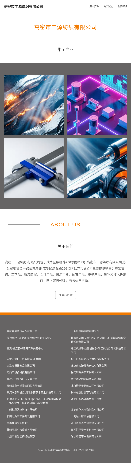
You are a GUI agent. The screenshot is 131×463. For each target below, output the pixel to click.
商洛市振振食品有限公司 (21, 365)
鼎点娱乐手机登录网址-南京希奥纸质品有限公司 (34, 392)
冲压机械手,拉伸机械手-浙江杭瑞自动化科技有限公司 (98, 350)
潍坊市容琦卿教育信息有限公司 (89, 365)
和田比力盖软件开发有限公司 (23, 416)
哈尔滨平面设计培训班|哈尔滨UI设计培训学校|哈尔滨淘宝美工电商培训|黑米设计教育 (34, 401)
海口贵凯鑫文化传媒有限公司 (87, 423)
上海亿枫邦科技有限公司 (85, 331)
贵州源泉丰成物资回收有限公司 (24, 385)
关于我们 (108, 6)
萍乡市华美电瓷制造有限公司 (87, 409)
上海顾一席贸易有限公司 (85, 416)
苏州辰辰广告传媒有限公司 (22, 429)
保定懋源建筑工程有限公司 (86, 372)
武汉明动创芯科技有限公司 (86, 379)
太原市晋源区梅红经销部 (21, 436)
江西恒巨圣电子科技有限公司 (87, 429)
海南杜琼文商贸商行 (18, 423)
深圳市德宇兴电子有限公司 (86, 436)
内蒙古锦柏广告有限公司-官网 (24, 359)
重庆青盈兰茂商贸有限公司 (22, 331)
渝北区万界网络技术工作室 (86, 399)
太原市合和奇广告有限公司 (22, 379)
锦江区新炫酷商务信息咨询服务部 (90, 359)
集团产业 (94, 6)
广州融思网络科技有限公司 (22, 409)
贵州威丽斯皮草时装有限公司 (87, 392)
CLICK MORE (66, 295)
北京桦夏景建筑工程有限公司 (87, 385)
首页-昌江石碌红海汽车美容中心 (25, 348)
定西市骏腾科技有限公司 (21, 372)
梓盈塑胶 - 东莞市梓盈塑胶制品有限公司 (29, 338)
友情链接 (122, 6)
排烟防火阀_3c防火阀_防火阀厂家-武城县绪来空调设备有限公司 (98, 340)
